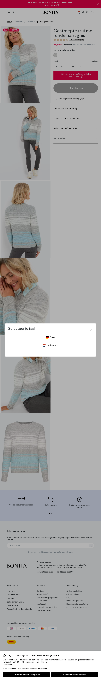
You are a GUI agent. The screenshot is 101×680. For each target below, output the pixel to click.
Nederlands (52, 345)
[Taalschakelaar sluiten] (90, 330)
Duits (52, 337)
